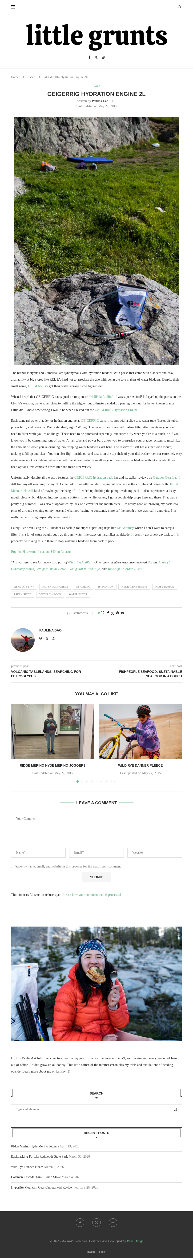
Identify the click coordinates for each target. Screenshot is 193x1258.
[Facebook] (89, 57)
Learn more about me (36, 1071)
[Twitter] (96, 57)
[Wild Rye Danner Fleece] (140, 731)
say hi (65, 1071)
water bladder (50, 594)
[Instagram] (103, 57)
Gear (32, 77)
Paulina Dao (100, 101)
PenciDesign (135, 1241)
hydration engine (134, 586)
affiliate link (24, 586)
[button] (17, 743)
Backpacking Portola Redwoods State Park (39, 1156)
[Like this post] (102, 613)
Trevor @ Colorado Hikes (124, 569)
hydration (105, 586)
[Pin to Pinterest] (117, 613)
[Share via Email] (122, 613)
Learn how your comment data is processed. (92, 895)
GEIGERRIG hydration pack (93, 477)
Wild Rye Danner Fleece (140, 765)
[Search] (179, 7)
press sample (164, 586)
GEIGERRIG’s (38, 386)
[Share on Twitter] (112, 613)
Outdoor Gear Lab (165, 477)
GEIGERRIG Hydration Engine (116, 410)
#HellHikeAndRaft (101, 397)
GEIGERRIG (90, 420)
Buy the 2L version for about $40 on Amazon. (41, 552)
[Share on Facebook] (108, 613)
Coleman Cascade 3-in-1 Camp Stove (36, 1177)
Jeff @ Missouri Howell (52, 569)
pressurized (22, 594)
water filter (78, 594)
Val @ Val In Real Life (84, 569)
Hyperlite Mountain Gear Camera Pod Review (41, 1187)
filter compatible (55, 586)
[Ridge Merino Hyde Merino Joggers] (52, 731)
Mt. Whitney (125, 528)
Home (15, 77)
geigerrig (83, 586)
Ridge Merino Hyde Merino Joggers (52, 765)
